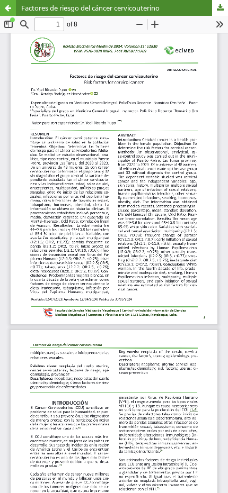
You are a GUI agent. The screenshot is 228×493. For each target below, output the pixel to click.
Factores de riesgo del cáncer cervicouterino (90, 8)
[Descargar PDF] (220, 8)
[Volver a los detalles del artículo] (8, 8)
